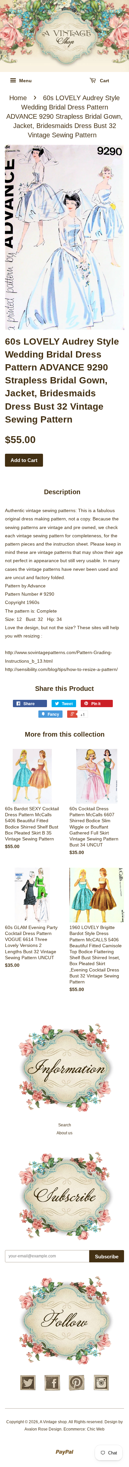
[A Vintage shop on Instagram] (101, 1389)
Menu (25, 80)
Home (18, 97)
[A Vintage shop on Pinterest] (76, 1389)
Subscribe (106, 1256)
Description (62, 492)
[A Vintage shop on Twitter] (28, 1389)
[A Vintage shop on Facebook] (52, 1389)
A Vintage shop (53, 1422)
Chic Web (96, 1429)
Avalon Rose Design (43, 1429)
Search (64, 1125)
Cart (104, 80)
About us (64, 1133)
